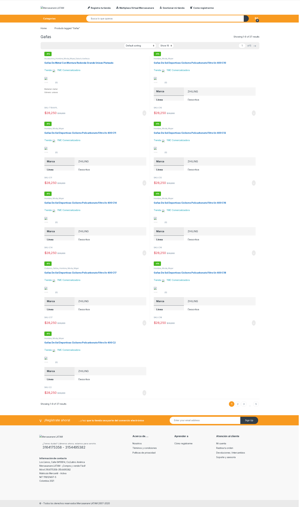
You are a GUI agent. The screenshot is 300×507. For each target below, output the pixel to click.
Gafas (55, 268)
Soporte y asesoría (225, 457)
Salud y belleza (82, 58)
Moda (66, 58)
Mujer (72, 58)
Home (44, 28)
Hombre (59, 58)
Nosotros (137, 443)
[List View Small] (54, 46)
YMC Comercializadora (68, 70)
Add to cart (144, 113)
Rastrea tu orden (224, 448)
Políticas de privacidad (143, 452)
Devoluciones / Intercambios (230, 452)
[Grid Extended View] (45, 46)
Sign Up (249, 420)
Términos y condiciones (144, 448)
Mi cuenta (221, 443)
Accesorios (49, 58)
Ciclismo (48, 268)
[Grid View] (58, 46)
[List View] (49, 46)
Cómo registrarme (183, 443)
